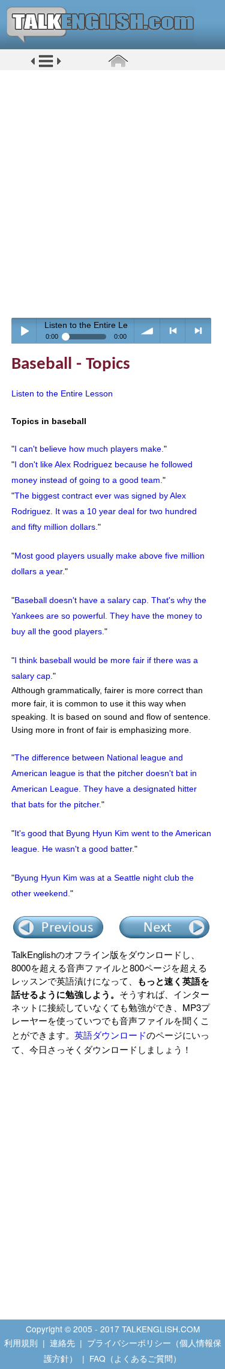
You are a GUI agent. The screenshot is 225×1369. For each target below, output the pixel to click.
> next (198, 330)
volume (147, 330)
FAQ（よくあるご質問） (135, 1358)
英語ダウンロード (110, 1034)
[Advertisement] (112, 193)
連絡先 (62, 1343)
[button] (46, 65)
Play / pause (24, 330)
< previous (173, 330)
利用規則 (21, 1343)
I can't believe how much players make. (89, 449)
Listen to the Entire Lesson (62, 393)
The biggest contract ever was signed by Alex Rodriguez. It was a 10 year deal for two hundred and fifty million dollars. (104, 511)
